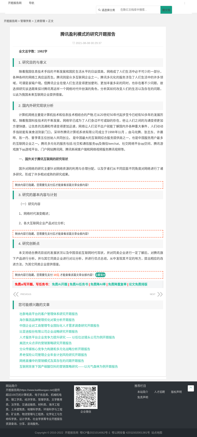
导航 (31, 2)
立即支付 (100, 274)
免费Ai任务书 (79, 284)
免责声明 (142, 397)
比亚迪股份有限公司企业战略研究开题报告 (48, 331)
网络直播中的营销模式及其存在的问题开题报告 (51, 360)
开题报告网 (10, 20)
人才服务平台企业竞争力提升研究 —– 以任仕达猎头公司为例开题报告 (67, 337)
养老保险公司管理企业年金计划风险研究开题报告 (53, 354)
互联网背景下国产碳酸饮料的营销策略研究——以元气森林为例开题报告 (68, 366)
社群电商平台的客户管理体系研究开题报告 (48, 314)
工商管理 (39, 20)
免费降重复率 (117, 284)
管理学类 (25, 20)
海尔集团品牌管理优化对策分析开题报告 (47, 320)
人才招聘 (159, 391)
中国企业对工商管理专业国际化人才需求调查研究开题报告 (59, 325)
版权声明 (176, 391)
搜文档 (166, 10)
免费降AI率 (98, 284)
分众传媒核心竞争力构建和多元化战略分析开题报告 (54, 349)
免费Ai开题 (59, 284)
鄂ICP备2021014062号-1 (95, 432)
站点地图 (156, 432)
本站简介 (142, 391)
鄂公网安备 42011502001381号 (131, 432)
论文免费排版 (138, 284)
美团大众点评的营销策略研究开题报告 (45, 343)
